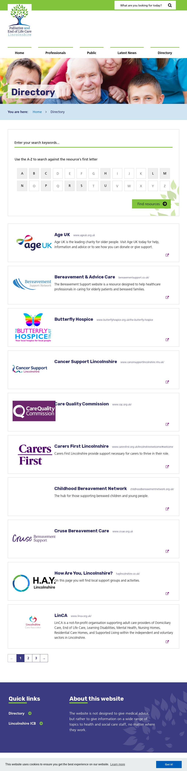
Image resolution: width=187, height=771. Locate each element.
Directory (165, 53)
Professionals (55, 53)
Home (19, 53)
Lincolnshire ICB (22, 723)
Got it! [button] (169, 764)
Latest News (127, 53)
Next (43, 659)
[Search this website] (170, 5)
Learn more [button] (117, 764)
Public (91, 53)
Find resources (149, 204)
